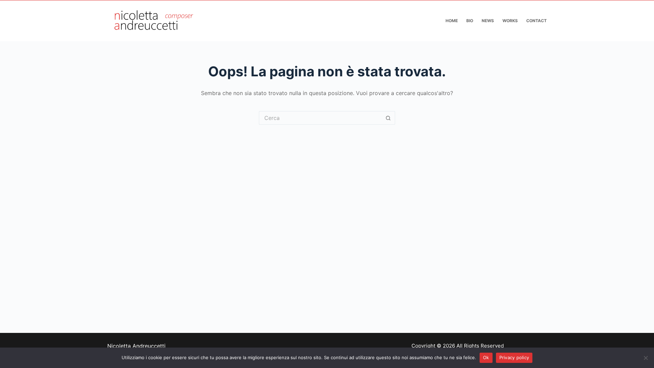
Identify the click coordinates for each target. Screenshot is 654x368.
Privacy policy (514, 357)
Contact (536, 20)
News (488, 20)
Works (510, 20)
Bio (469, 20)
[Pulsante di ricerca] (388, 118)
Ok (486, 357)
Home (452, 20)
